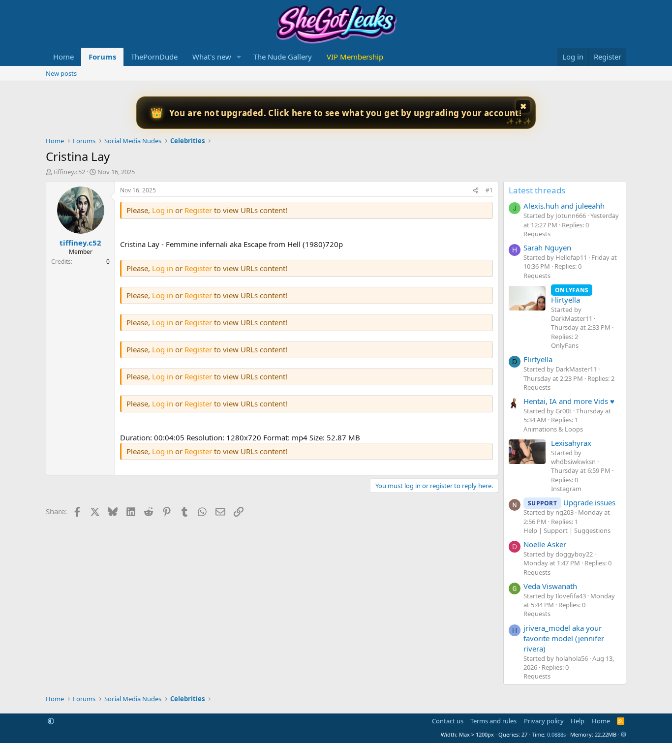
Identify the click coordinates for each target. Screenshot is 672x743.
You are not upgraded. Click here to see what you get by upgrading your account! (345, 113)
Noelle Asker (544, 544)
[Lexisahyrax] (527, 451)
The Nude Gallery (282, 57)
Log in (162, 210)
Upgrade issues (571, 502)
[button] (239, 57)
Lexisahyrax (571, 443)
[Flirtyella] (527, 298)
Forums (102, 57)
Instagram (566, 488)
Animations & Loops (553, 429)
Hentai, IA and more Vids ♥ (568, 401)
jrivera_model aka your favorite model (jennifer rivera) (563, 638)
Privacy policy (544, 720)
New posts (61, 73)
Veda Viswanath (550, 586)
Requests (536, 233)
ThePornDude (154, 57)
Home (63, 57)
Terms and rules (493, 720)
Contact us (447, 720)
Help (577, 720)
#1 (489, 190)
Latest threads (537, 190)
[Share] (475, 190)
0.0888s (556, 734)
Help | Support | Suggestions (567, 530)
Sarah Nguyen (547, 247)
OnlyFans (565, 345)
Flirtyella (569, 295)
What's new (211, 57)
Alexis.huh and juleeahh (564, 206)
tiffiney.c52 (69, 171)
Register (199, 210)
